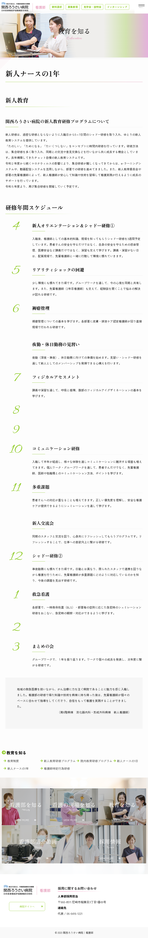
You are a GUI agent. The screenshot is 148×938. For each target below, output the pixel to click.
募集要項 (73, 7)
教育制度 (13, 761)
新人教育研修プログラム (60, 761)
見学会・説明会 (92, 7)
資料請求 (57, 7)
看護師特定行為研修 (57, 768)
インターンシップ (117, 7)
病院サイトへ (27, 906)
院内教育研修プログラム (96, 761)
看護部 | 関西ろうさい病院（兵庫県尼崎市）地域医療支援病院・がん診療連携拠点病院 (23, 6)
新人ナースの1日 (127, 761)
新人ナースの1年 (18, 768)
